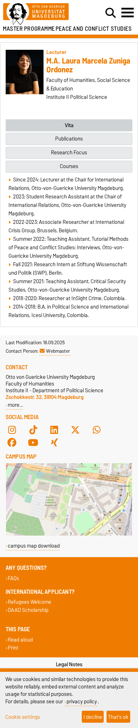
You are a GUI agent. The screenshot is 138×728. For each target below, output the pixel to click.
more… (15, 404)
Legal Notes (69, 664)
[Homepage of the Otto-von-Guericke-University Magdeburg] (42, 14)
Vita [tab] (69, 125)
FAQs (13, 578)
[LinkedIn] (54, 429)
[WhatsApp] (96, 429)
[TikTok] (33, 429)
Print (13, 648)
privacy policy (82, 701)
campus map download (34, 545)
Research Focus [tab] (69, 152)
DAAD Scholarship (28, 610)
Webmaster (58, 351)
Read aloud (20, 639)
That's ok (118, 716)
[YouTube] (33, 442)
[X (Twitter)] (75, 429)
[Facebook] (12, 442)
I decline (93, 716)
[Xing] (54, 442)
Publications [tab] (69, 139)
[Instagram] (12, 429)
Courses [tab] (69, 166)
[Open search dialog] (110, 13)
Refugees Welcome (29, 602)
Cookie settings (22, 716)
